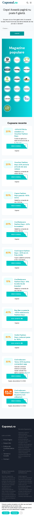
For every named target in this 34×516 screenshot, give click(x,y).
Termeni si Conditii (6, 455)
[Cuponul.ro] (9, 2)
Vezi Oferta (16, 318)
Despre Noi (7, 443)
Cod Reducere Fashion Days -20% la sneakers (22, 224)
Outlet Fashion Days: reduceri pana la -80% (22, 337)
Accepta (6, 513)
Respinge (14, 513)
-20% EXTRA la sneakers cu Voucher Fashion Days (21, 132)
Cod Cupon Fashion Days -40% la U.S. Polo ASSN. (22, 253)
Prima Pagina (7, 440)
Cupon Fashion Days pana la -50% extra (21, 195)
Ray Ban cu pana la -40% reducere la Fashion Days (21, 312)
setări (22, 509)
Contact (6, 459)
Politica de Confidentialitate (8, 448)
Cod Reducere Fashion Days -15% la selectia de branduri (21, 282)
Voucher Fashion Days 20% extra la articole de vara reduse (21, 165)
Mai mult (19, 143)
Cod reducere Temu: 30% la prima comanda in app (22, 362)
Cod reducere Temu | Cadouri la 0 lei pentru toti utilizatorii (21, 393)
